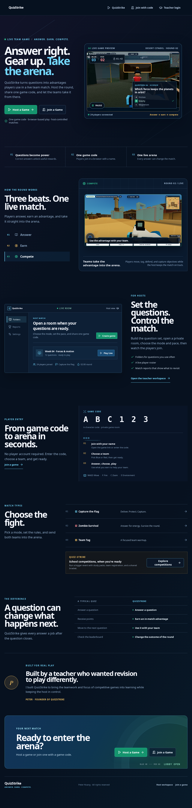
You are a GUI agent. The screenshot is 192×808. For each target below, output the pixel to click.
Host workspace (164, 784)
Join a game (11, 464)
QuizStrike (118, 7)
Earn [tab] (17, 246)
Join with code (144, 7)
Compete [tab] (20, 256)
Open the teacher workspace (148, 378)
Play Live (108, 353)
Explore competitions (163, 562)
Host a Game (21, 109)
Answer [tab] (19, 235)
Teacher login (172, 7)
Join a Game (55, 109)
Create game (108, 335)
